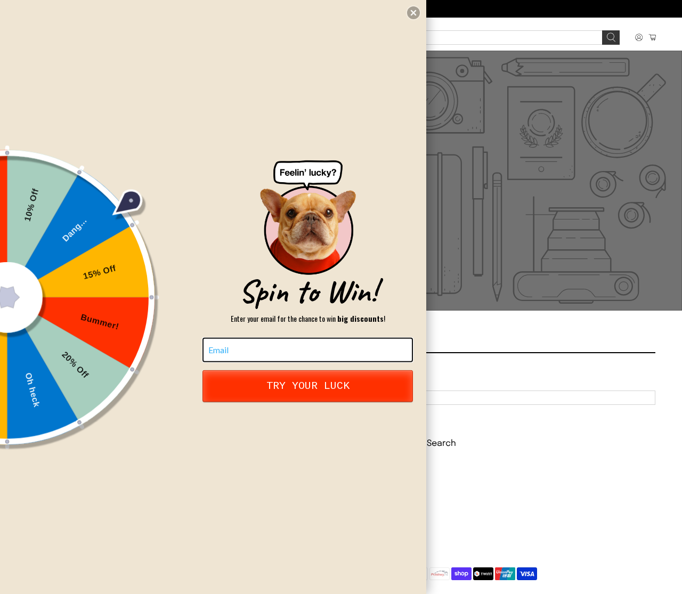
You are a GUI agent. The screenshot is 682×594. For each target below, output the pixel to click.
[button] (413, 12)
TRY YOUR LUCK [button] (308, 386)
